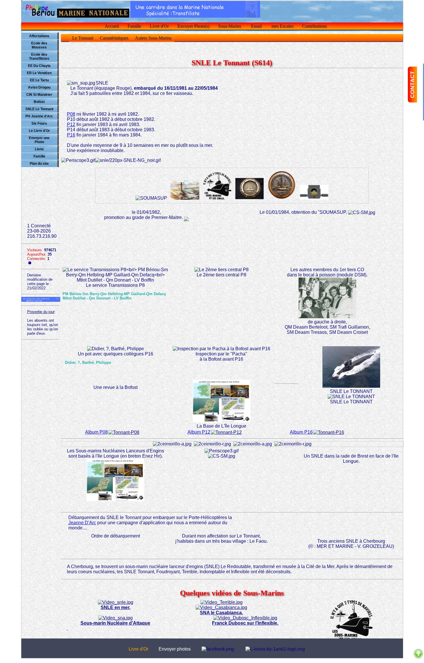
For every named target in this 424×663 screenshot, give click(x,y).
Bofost (39, 102)
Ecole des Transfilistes (39, 57)
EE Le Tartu (39, 80)
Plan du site (39, 164)
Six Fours (39, 123)
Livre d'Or (159, 26)
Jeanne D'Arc (82, 522)
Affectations (39, 36)
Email (256, 26)
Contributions (314, 26)
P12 (71, 124)
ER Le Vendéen (39, 73)
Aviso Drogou (39, 87)
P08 (71, 114)
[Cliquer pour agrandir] (184, 190)
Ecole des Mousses (39, 45)
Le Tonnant (82, 37)
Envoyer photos (175, 649)
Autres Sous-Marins (153, 37)
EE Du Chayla (39, 66)
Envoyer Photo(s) (193, 26)
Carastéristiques (114, 37)
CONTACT (412, 84)
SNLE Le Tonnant (39, 109)
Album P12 (198, 432)
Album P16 (301, 432)
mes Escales (282, 26)
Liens (39, 149)
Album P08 (96, 432)
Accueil (112, 26)
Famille (134, 26)
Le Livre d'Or (39, 131)
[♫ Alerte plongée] (128, 160)
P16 (71, 134)
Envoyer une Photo (39, 140)
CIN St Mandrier (39, 95)
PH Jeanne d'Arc (39, 116)
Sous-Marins (229, 26)
